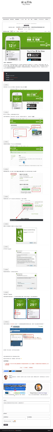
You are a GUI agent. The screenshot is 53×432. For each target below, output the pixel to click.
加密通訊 (31, 367)
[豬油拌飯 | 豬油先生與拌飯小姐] (26, 2)
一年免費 (25, 367)
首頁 (17, 23)
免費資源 (35, 19)
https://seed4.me (14, 77)
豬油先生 (10, 375)
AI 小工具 (22, 19)
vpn (21, 367)
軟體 (31, 19)
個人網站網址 (29, 416)
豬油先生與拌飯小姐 (6, 19)
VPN (20, 23)
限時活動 (12, 19)
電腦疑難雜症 (17, 19)
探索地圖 (46, 19)
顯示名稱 (5, 413)
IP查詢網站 (12, 323)
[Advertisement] (26, 11)
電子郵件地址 (6, 416)
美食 (25, 19)
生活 (28, 19)
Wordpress (41, 19)
